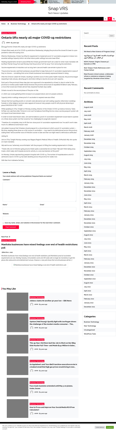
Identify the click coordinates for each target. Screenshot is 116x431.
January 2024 (89, 215)
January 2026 (89, 135)
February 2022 (89, 299)
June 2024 (87, 195)
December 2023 (89, 219)
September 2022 (90, 279)
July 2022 (87, 287)
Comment (6, 180)
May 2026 (87, 119)
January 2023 (88, 263)
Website (6, 214)
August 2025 (88, 155)
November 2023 (89, 223)
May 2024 (87, 199)
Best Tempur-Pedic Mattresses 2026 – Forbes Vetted (71, 1)
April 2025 (87, 171)
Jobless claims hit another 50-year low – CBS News (51, 301)
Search (86, 33)
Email (42, 205)
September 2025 (90, 151)
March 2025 (88, 175)
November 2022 (89, 271)
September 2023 (90, 231)
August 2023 (88, 235)
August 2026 (88, 107)
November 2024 (89, 191)
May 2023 (87, 247)
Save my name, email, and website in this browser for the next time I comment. (32, 223)
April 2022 (87, 291)
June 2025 (87, 163)
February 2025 (89, 179)
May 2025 (87, 167)
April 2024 (87, 203)
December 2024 (89, 187)
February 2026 (89, 131)
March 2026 (88, 127)
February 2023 (89, 259)
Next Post (4, 237)
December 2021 (89, 307)
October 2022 (89, 275)
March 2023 (88, 255)
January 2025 (88, 183)
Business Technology (9, 33)
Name (5, 205)
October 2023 (89, 227)
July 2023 (87, 239)
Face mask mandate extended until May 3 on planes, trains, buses (51, 387)
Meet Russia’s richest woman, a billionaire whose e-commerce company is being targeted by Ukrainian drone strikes (98, 76)
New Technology (90, 326)
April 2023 (87, 251)
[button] (106, 19)
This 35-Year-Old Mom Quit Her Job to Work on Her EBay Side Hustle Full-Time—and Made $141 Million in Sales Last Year (53, 344)
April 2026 (87, 123)
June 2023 (87, 243)
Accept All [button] (110, 427)
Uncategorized (89, 330)
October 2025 (88, 147)
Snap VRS (58, 8)
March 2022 (88, 295)
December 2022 (89, 267)
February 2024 (89, 211)
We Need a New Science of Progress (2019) (99, 51)
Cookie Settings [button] (100, 427)
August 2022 (88, 283)
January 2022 (88, 303)
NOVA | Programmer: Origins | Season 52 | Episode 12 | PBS (48, 1)
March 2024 (88, 207)
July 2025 (87, 159)
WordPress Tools (90, 334)
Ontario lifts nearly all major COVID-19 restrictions (36, 37)
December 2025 (89, 139)
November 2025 (89, 143)
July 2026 (87, 111)
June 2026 (87, 115)
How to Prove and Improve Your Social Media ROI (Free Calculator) (52, 408)
